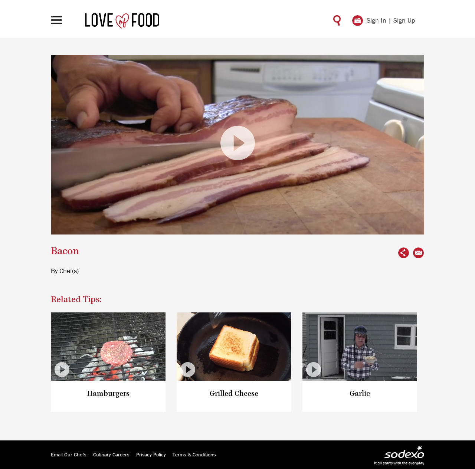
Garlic (360, 394)
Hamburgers (108, 394)
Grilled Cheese (234, 394)
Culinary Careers (111, 454)
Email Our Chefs (68, 454)
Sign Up (404, 20)
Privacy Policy (151, 454)
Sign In (376, 20)
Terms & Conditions (194, 454)
